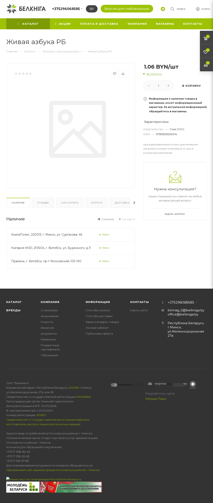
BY (92, 9)
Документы (49, 333)
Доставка (122, 202)
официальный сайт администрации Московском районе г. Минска (52, 470)
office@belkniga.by (183, 314)
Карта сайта (138, 310)
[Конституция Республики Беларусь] (71, 486)
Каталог (14, 302)
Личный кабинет (97, 327)
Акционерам (50, 316)
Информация (98, 302)
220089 (74, 387)
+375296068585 (66, 9)
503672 (41, 415)
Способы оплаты (98, 310)
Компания (50, 302)
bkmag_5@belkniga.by (186, 310)
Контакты (139, 302)
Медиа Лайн (155, 399)
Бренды (13, 310)
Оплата (97, 202)
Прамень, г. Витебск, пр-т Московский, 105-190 (46, 261)
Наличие (18, 202)
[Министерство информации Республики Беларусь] (43, 479)
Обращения (49, 355)
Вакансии (47, 327)
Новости (47, 322)
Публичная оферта (99, 333)
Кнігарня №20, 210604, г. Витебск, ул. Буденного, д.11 (51, 248)
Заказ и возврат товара (102, 322)
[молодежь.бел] (23, 486)
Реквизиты (48, 339)
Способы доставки (99, 316)
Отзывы (43, 202)
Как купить (69, 202)
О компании (49, 310)
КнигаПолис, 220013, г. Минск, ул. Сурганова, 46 (46, 234)
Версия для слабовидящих (126, 9)
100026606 (83, 396)
